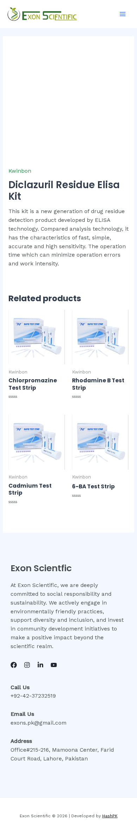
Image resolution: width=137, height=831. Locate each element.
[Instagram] (27, 665)
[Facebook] (14, 665)
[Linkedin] (40, 665)
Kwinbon (19, 171)
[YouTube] (54, 665)
